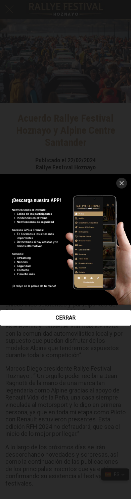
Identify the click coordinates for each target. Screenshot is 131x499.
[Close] (121, 183)
